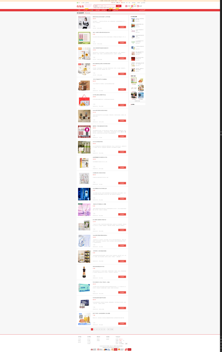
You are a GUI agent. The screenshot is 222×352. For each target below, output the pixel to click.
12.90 (94, 50)
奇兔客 (80, 6)
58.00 (94, 81)
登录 (127, 2)
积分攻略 (88, 340)
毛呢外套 (101, 7)
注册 (129, 2)
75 (108, 329)
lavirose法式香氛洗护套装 (98, 141)
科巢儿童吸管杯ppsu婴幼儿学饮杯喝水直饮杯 (101, 63)
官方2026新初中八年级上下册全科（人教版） (101, 282)
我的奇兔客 (133, 2)
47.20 (94, 112)
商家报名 (98, 339)
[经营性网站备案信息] (121, 349)
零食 (110, 7)
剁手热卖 (103, 10)
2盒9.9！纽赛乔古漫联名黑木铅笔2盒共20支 (101, 32)
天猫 (94, 26)
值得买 (110, 10)
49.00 (94, 18)
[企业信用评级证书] (100, 349)
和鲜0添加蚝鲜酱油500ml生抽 (98, 266)
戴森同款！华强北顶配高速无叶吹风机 (100, 126)
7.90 (94, 315)
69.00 (94, 174)
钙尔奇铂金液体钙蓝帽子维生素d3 (99, 297)
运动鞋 (113, 7)
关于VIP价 (89, 342)
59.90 (94, 128)
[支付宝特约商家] (107, 349)
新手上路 (88, 339)
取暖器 (105, 7)
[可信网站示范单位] (114, 349)
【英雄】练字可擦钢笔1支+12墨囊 (99, 204)
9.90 (94, 34)
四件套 (108, 7)
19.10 (94, 284)
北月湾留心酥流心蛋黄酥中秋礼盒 (99, 94)
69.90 (94, 143)
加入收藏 (120, 342)
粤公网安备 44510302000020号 (114, 347)
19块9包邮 (97, 10)
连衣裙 (98, 7)
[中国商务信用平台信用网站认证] (93, 349)
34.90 (94, 159)
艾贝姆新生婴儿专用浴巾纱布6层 (99, 172)
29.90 (94, 96)
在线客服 (143, 2)
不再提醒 (120, 0)
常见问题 (88, 343)
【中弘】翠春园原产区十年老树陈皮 (100, 79)
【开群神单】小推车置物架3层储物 (99, 250)
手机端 (88, 2)
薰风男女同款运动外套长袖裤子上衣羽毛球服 (101, 16)
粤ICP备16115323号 (106, 347)
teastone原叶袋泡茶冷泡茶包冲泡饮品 (100, 110)
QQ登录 (119, 2)
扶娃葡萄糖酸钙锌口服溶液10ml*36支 (100, 157)
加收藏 (83, 2)
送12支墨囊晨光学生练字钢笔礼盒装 (100, 188)
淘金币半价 (115, 10)
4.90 (94, 268)
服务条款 (79, 342)
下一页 (112, 329)
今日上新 (86, 10)
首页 (79, 10)
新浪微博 (107, 339)
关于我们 (79, 339)
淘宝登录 (123, 2)
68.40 (94, 299)
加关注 (79, 2)
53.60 (94, 65)
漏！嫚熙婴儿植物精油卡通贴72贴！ (100, 219)
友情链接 (98, 340)
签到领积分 (143, 10)
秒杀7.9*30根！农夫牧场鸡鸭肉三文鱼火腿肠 (101, 313)
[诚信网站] (128, 349)
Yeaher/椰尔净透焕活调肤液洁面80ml (100, 235)
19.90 (94, 237)
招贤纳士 (79, 340)
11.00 (94, 221)
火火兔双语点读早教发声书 (140, 46)
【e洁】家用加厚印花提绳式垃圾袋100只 (101, 48)
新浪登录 (114, 2)
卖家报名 (138, 2)
